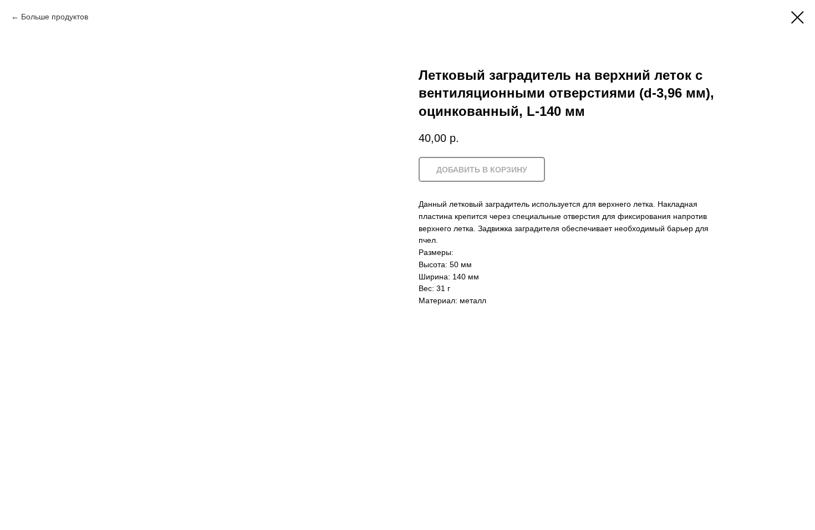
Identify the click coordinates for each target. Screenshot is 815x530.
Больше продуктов (54, 16)
